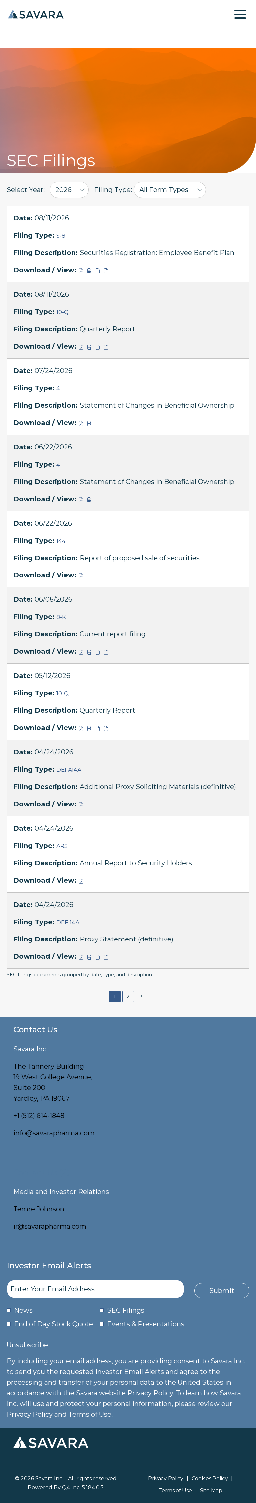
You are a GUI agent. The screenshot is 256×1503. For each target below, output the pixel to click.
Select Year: (26, 190)
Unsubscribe (27, 1345)
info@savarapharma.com (54, 1133)
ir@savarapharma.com (49, 1226)
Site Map (211, 1491)
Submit (221, 1291)
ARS (62, 846)
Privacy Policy (165, 1479)
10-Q (62, 312)
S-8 (60, 235)
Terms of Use (175, 1491)
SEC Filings (125, 1310)
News (23, 1310)
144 (61, 541)
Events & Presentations (145, 1324)
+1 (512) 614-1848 (38, 1116)
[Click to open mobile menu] (240, 14)
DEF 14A (67, 922)
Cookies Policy (210, 1479)
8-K (61, 617)
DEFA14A (68, 769)
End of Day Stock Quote (53, 1324)
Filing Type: (113, 190)
